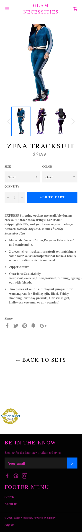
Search (9, 496)
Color (47, 166)
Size (8, 166)
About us (11, 503)
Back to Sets (43, 359)
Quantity (12, 186)
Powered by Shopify (44, 518)
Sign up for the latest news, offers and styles (33, 452)
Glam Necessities (41, 8)
